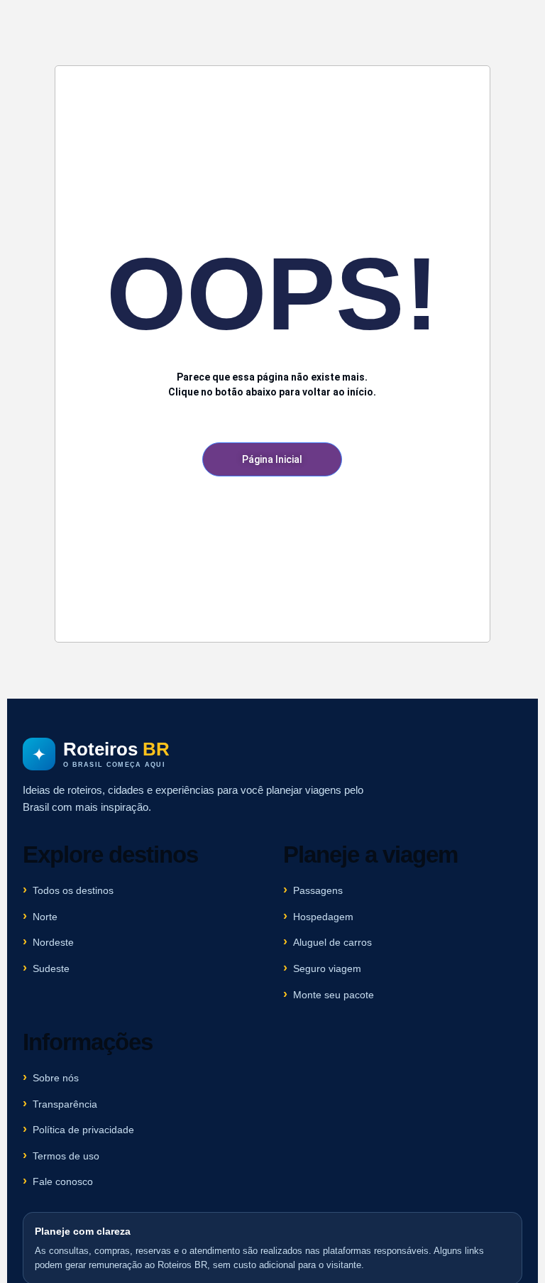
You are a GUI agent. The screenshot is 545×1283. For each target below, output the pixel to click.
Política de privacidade (83, 1129)
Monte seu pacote (333, 994)
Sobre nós (56, 1077)
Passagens (318, 890)
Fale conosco (63, 1181)
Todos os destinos (73, 890)
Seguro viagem (327, 968)
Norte (45, 916)
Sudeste (51, 968)
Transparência (65, 1104)
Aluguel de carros (332, 942)
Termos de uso (66, 1156)
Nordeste (53, 942)
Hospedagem (323, 916)
